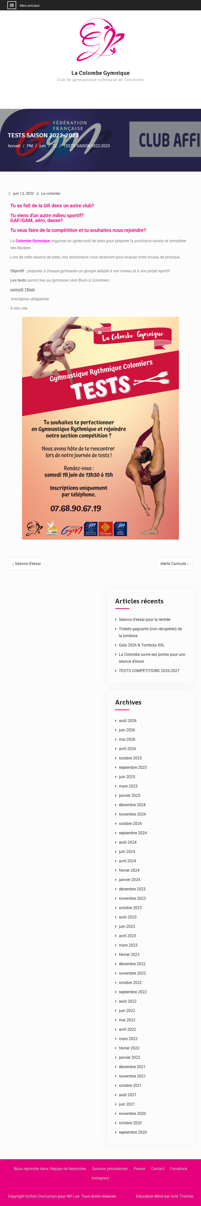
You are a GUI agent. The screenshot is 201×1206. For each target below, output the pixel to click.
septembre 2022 (133, 992)
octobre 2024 (130, 823)
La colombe (51, 193)
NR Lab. (73, 1196)
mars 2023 (128, 945)
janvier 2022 (129, 1057)
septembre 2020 (133, 1132)
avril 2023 (127, 935)
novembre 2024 (132, 814)
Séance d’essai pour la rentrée (144, 619)
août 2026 (128, 720)
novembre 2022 (132, 973)
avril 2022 (127, 1029)
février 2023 (129, 954)
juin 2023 (127, 926)
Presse (139, 1168)
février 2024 (129, 870)
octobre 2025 (130, 758)
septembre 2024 (133, 833)
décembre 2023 (132, 889)
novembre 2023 (132, 898)
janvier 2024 (129, 879)
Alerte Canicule (173, 563)
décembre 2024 (132, 805)
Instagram (100, 1178)
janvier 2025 (129, 795)
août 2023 (128, 917)
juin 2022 (127, 1010)
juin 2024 (127, 851)
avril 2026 (127, 748)
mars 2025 (128, 786)
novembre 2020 (132, 1113)
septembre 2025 (133, 767)
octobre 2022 (130, 982)
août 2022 (128, 1001)
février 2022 (129, 1048)
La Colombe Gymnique (100, 73)
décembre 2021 (132, 1066)
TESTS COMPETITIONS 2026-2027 (149, 670)
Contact (157, 1168)
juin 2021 (127, 1104)
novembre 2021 (132, 1076)
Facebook (178, 1168)
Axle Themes (182, 1196)
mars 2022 (128, 1038)
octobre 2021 (130, 1085)
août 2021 (128, 1095)
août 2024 (128, 842)
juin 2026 (127, 730)
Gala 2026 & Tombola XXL (142, 645)
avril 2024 (127, 861)
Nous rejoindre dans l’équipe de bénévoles (50, 1168)
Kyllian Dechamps (41, 1196)
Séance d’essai (28, 563)
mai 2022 (127, 1020)
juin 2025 (127, 776)
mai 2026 (127, 739)
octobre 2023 (130, 907)
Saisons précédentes (110, 1168)
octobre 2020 (130, 1123)
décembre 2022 (132, 964)
